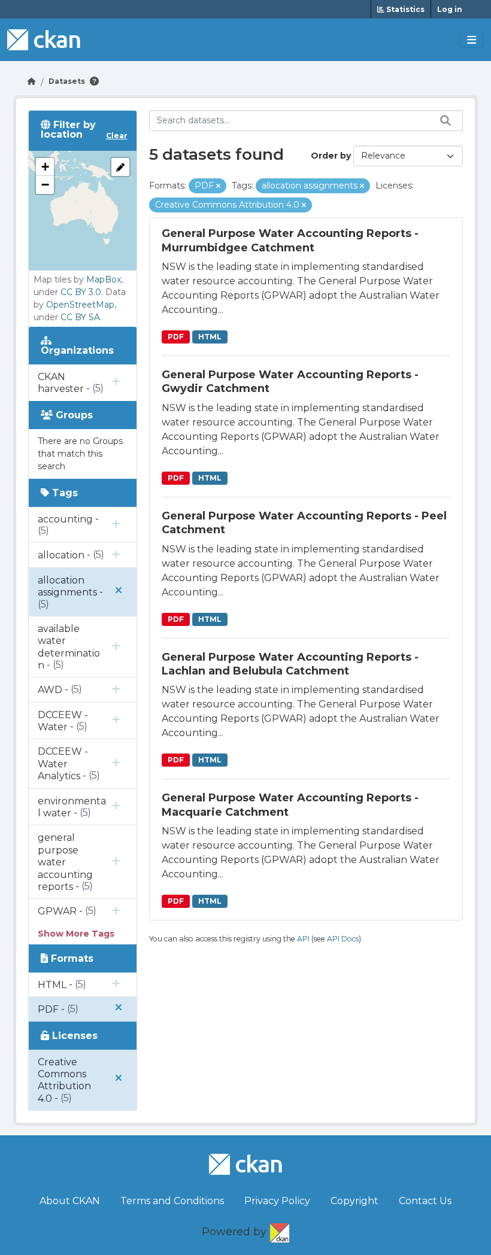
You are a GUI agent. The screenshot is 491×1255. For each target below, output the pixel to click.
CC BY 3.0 (80, 292)
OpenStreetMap (80, 304)
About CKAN (70, 1201)
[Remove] (218, 186)
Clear (117, 135)
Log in (449, 9)
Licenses (73, 1035)
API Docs (343, 938)
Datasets (67, 81)
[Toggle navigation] (471, 40)
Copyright (354, 1201)
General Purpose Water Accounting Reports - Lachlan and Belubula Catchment (290, 664)
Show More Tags (76, 933)
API (303, 938)
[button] (45, 167)
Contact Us (425, 1201)
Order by (331, 155)
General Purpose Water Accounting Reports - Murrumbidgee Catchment (290, 240)
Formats (70, 958)
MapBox (103, 279)
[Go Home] (32, 81)
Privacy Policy (277, 1201)
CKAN (279, 1230)
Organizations (77, 350)
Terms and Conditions (172, 1201)
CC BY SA (80, 317)
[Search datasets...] (442, 120)
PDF (176, 336)
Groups (73, 415)
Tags (63, 493)
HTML (210, 336)
